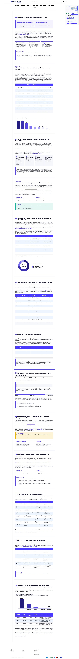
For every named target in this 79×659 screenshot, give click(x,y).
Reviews (23, 651)
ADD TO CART (72, 23)
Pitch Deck (70, 21)
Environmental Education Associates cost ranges (23, 228)
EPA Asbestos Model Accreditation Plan (42, 146)
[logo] (16, 2)
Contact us (23, 650)
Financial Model (71, 17)
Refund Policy (12, 651)
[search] (61, 2)
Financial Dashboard (37, 654)
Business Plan (70, 18)
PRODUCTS (33, 1)
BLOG (37, 1)
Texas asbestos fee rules (37, 153)
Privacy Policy (12, 650)
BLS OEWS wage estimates (44, 290)
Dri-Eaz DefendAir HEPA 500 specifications (34, 429)
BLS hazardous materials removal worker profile (30, 81)
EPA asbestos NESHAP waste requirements (30, 546)
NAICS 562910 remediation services (23, 34)
